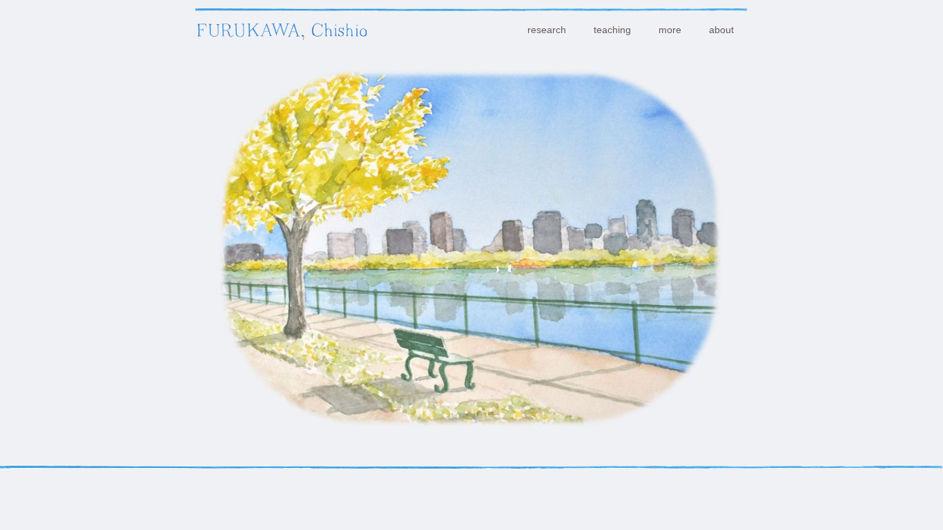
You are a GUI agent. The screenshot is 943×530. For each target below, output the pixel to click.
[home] (281, 28)
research (546, 29)
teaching (612, 29)
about (721, 29)
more (670, 29)
